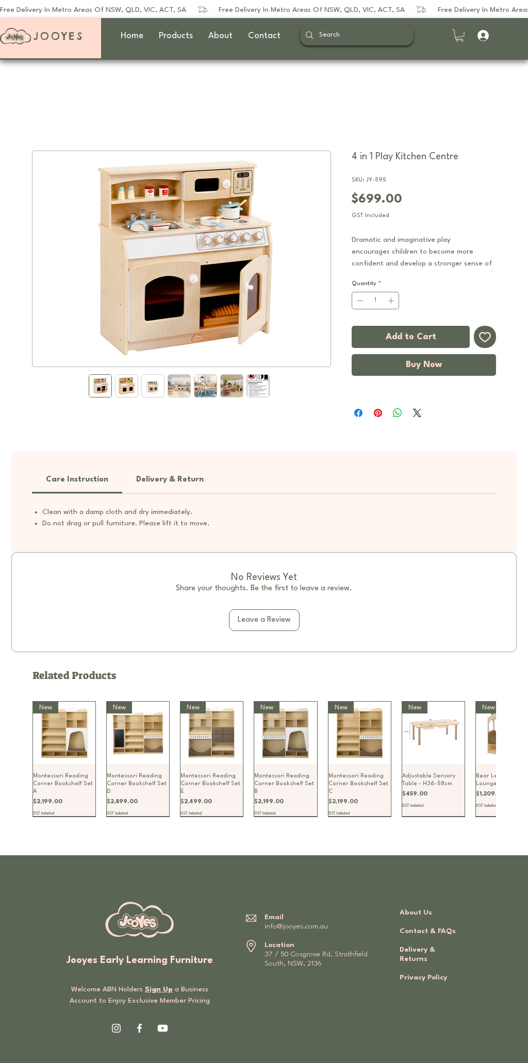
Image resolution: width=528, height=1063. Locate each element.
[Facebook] (139, 1028)
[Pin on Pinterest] (378, 413)
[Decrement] (359, 300)
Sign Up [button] (159, 989)
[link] (77, 480)
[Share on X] (417, 413)
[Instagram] (116, 1028)
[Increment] (392, 300)
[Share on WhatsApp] (397, 413)
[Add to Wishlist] (485, 337)
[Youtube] (163, 1028)
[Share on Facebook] (358, 413)
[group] (264, 759)
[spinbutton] (375, 300)
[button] (459, 35)
